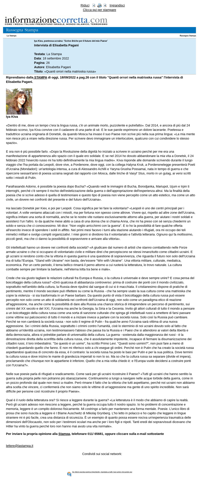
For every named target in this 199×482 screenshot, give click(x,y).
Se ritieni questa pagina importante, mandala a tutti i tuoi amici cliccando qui (102, 472)
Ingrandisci (117, 5)
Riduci (85, 5)
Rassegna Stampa (188, 36)
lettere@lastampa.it (19, 446)
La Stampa (11, 36)
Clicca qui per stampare (99, 10)
